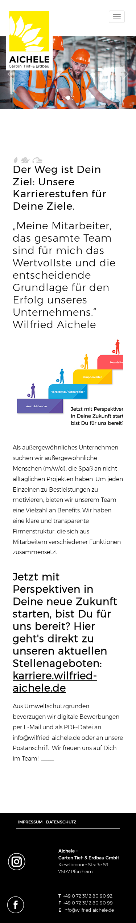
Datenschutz (61, 822)
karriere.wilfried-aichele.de (55, 681)
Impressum (30, 822)
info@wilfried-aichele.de (88, 910)
